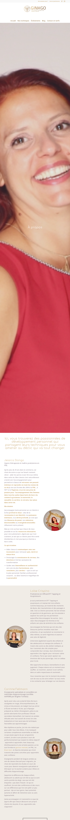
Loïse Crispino (39, 591)
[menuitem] (43, 1)
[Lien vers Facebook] (62, 1)
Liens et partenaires (55, 1)
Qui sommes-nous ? (43, 1)
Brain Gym (8, 750)
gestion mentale (22, 747)
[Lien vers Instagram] (64, 1)
